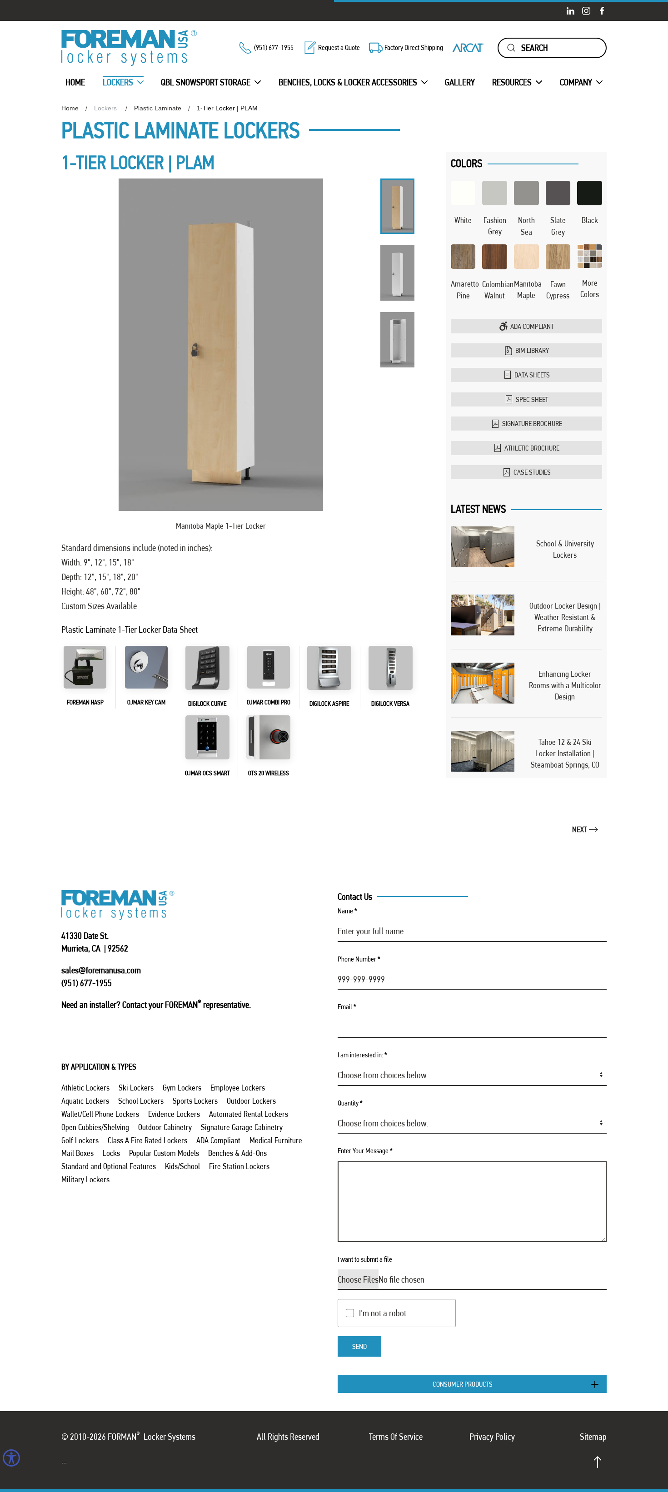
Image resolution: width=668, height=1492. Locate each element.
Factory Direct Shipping (413, 47)
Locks (111, 1153)
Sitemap (593, 1436)
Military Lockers (85, 1179)
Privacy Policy (492, 1436)
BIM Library (532, 350)
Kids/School (182, 1166)
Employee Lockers (237, 1087)
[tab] (397, 206)
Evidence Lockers (174, 1114)
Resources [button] (512, 82)
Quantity (350, 1103)
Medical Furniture (275, 1140)
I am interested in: (362, 1055)
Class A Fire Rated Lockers (147, 1140)
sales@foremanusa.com (101, 970)
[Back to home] (129, 48)
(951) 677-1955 (274, 47)
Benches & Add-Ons (237, 1153)
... (64, 1460)
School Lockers (141, 1100)
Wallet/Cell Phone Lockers (100, 1114)
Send (359, 1346)
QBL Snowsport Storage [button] (205, 82)
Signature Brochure (532, 423)
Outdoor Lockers (251, 1100)
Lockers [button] (118, 82)
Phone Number (359, 959)
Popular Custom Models (164, 1153)
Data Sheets (532, 375)
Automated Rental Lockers (248, 1114)
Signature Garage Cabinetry (242, 1127)
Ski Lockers (136, 1087)
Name (347, 911)
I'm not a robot (382, 1313)
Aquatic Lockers (85, 1100)
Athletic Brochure (531, 448)
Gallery (460, 82)
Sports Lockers (195, 1100)
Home (75, 82)
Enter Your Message (365, 1150)
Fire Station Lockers (239, 1166)
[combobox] (552, 48)
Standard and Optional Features (108, 1166)
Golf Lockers (80, 1140)
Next (579, 829)
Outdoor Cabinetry (165, 1127)
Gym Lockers (182, 1087)
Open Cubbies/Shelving (95, 1127)
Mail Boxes (77, 1153)
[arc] (468, 47)
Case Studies (532, 472)
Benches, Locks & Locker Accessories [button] (348, 82)
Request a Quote (339, 47)
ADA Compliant (531, 326)
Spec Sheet (532, 399)
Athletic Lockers (85, 1087)
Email (347, 1006)
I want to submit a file (365, 1259)
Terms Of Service (396, 1436)
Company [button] (576, 82)
